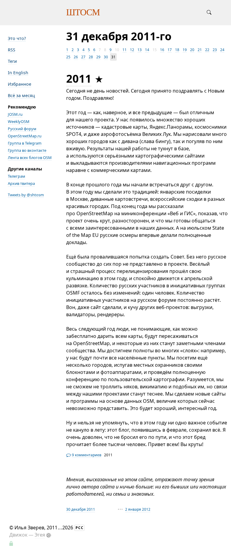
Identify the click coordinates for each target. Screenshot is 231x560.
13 (139, 49)
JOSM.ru (15, 114)
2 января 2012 (137, 509)
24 (222, 49)
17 (170, 49)
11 (124, 49)
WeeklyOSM (18, 121)
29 (98, 57)
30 (106, 57)
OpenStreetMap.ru (25, 136)
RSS (11, 50)
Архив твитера (21, 183)
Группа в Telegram (25, 143)
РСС (79, 527)
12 (132, 49)
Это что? (17, 38)
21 (200, 49)
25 (68, 57)
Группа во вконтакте (27, 150)
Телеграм (16, 176)
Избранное (19, 84)
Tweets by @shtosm (26, 194)
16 (162, 49)
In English (18, 72)
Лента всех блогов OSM (30, 157)
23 (215, 49)
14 (147, 49)
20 (192, 49)
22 (207, 49)
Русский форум (22, 128)
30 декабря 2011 (80, 509)
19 (185, 49)
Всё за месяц (21, 95)
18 (177, 49)
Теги (12, 61)
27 (83, 57)
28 (91, 57)
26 (76, 57)
